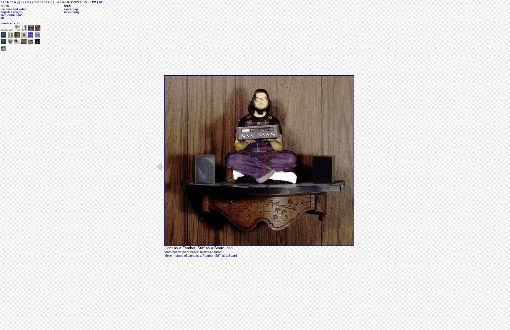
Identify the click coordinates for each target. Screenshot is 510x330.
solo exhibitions (11, 15)
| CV (99, 2)
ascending (71, 9)
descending (72, 12)
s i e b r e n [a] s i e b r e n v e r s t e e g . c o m (33, 2)
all (2, 18)
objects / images (11, 12)
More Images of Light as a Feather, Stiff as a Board (200, 255)
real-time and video (13, 9)
